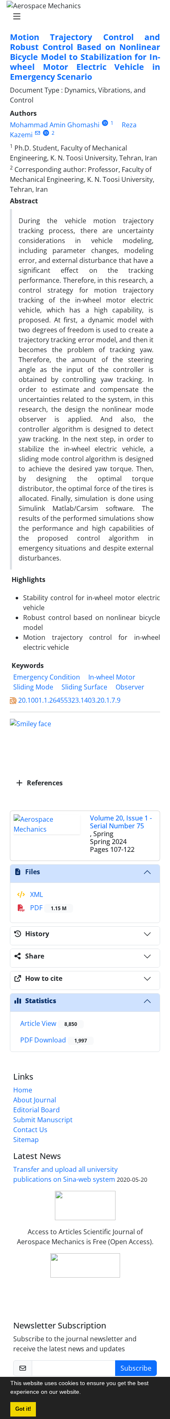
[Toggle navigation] (82, 16)
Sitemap (26, 1139)
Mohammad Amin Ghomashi (54, 124)
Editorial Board (36, 1109)
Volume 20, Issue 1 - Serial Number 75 (121, 821)
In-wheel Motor (111, 677)
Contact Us (30, 1129)
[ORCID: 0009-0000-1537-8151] (105, 122)
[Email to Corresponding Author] (37, 132)
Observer (130, 687)
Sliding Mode (33, 687)
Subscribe (135, 1368)
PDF (47, 907)
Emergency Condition (46, 677)
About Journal (34, 1099)
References (44, 782)
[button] (84, 1393)
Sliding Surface (84, 687)
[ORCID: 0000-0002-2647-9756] (46, 132)
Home (22, 1090)
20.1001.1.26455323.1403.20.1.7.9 (69, 700)
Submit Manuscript (43, 1119)
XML (35, 894)
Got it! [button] (23, 1409)
